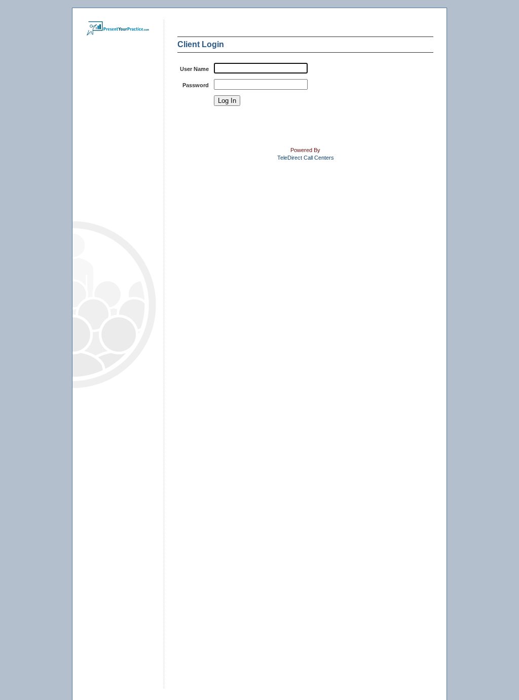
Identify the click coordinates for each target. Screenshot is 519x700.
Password (195, 85)
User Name (194, 69)
